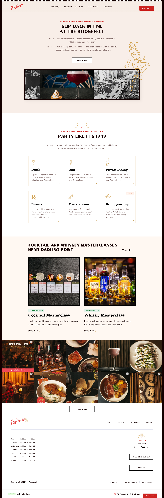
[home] (17, 7)
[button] (67, 6)
